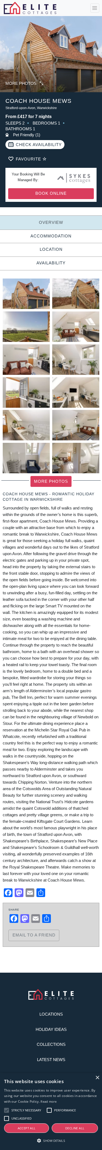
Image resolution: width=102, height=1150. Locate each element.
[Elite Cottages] (30, 8)
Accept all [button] (27, 1128)
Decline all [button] (74, 1128)
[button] (51, 1141)
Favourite (29, 159)
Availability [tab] (51, 263)
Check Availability (39, 144)
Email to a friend (34, 935)
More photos (20, 83)
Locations (51, 1014)
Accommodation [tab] (51, 236)
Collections (51, 1044)
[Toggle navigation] (94, 8)
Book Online (51, 193)
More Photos (51, 481)
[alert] (51, 1111)
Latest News (51, 1059)
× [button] (97, 1078)
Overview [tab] (51, 222)
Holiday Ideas (51, 1029)
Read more (49, 1101)
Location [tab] (51, 249)
